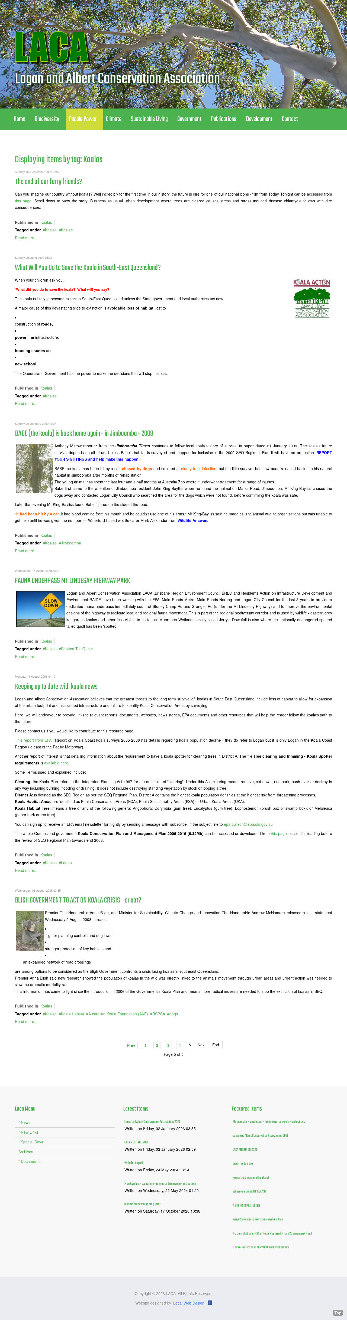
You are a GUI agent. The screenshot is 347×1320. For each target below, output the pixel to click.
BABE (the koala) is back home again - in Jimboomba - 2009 (84, 433)
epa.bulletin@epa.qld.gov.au (248, 824)
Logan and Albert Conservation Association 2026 (152, 1122)
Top (338, 1312)
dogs (173, 1013)
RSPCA (158, 1013)
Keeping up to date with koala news (56, 687)
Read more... (26, 237)
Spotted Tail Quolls (77, 648)
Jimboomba (71, 543)
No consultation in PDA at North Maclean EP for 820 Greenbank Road (272, 1233)
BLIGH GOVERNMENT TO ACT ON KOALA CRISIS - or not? (78, 900)
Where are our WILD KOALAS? (249, 1191)
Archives (25, 1151)
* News (24, 1122)
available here (56, 763)
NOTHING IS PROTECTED (246, 1206)
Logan (66, 862)
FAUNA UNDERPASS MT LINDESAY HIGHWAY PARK (72, 581)
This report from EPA (34, 740)
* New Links (28, 1132)
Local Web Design (188, 1303)
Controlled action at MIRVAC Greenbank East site (261, 1247)
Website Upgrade (134, 1163)
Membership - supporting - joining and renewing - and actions (160, 1184)
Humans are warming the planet (142, 1204)
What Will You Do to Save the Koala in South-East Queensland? (88, 268)
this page (23, 200)
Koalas (46, 222)
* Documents (29, 1161)
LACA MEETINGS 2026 (136, 1142)
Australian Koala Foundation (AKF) (118, 1013)
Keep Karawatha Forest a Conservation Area (258, 1219)
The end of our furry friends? (48, 182)
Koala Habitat (72, 1013)
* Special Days (30, 1141)
